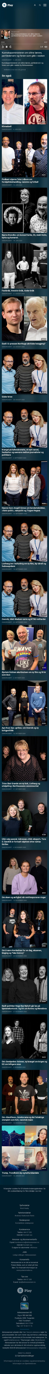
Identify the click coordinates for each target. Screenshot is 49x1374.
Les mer (38, 1191)
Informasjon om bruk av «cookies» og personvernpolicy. (24, 1361)
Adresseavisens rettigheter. (36, 1348)
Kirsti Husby (24, 1208)
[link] (7, 5)
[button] (6, 46)
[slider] (24, 44)
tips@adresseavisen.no (27, 1282)
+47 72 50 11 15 (26, 1326)
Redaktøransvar (14, 1340)
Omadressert (7, 60)
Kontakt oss (27, 1235)
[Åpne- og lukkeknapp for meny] (45, 5)
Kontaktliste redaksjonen (24, 1223)
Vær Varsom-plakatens (31, 1332)
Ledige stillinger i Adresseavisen (24, 1255)
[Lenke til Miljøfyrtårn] (24, 1306)
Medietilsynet (40, 1340)
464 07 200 (27, 1232)
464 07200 (29, 1323)
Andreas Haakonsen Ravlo (24, 1216)
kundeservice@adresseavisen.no (27, 1242)
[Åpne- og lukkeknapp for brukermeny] (35, 5)
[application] (24, 39)
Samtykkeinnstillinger (25, 1356)
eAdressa (33, 1248)
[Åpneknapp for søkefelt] (40, 5)
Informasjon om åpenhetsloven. (24, 1364)
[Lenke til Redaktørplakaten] (24, 1298)
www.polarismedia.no (24, 1270)
